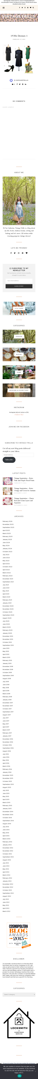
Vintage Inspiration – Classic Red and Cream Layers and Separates (24, 500)
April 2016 (6, 763)
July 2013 (6, 863)
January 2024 (7, 549)
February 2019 (7, 660)
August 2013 (7, 860)
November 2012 (8, 887)
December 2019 (8, 636)
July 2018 (6, 682)
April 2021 (6, 594)
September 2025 (8, 527)
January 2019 (7, 663)
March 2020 (7, 627)
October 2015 (7, 781)
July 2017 (6, 718)
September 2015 (8, 784)
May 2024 (6, 546)
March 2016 (6, 766)
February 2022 (7, 576)
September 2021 (8, 582)
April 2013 (6, 872)
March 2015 (6, 802)
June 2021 (6, 588)
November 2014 (8, 815)
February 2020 (7, 630)
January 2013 (7, 881)
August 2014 (7, 824)
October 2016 (7, 745)
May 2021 (6, 591)
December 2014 (8, 812)
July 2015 (6, 790)
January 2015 (7, 809)
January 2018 (7, 700)
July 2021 (6, 585)
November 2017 (8, 706)
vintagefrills (22, 80)
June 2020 (6, 624)
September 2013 (8, 857)
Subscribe (9, 459)
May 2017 (6, 724)
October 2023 (7, 552)
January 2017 (7, 736)
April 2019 (6, 654)
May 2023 (6, 561)
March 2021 (6, 597)
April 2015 (6, 799)
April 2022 (6, 570)
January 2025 (7, 539)
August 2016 (7, 751)
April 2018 (6, 691)
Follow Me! (19, 414)
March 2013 (6, 875)
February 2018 (7, 697)
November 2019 (8, 639)
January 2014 (7, 845)
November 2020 (8, 609)
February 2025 (7, 536)
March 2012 (6, 911)
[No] (35, 1071)
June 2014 (6, 830)
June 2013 (6, 866)
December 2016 (8, 739)
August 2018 (7, 679)
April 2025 (6, 530)
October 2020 (7, 612)
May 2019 (6, 651)
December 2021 (8, 579)
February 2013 (7, 878)
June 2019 (6, 648)
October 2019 (7, 642)
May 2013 (6, 869)
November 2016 (8, 742)
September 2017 (8, 712)
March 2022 (7, 573)
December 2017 (8, 703)
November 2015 (8, 778)
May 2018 (6, 688)
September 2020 (8, 615)
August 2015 (7, 787)
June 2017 (6, 721)
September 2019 (8, 645)
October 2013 (7, 854)
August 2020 (7, 618)
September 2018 (8, 676)
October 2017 (7, 709)
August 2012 (7, 896)
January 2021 (7, 603)
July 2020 (6, 621)
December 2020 (8, 606)
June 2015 (6, 793)
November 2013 (8, 851)
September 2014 (8, 821)
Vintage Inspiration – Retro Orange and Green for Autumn (24, 489)
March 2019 (6, 657)
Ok (19, 1076)
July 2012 (6, 899)
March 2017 (6, 730)
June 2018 (6, 685)
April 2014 (6, 836)
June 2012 (6, 902)
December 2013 (8, 848)
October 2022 (7, 567)
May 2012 (6, 905)
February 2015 (7, 806)
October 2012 (7, 890)
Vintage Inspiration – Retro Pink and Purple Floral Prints (24, 479)
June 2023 (6, 558)
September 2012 (8, 893)
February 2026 (7, 521)
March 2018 (6, 694)
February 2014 (7, 842)
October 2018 (7, 673)
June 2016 (6, 757)
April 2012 (6, 908)
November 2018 (8, 669)
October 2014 (7, 818)
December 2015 (8, 775)
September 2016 (8, 748)
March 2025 (7, 533)
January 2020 (7, 633)
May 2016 (6, 760)
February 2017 (7, 733)
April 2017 (6, 727)
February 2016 (7, 769)
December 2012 (8, 884)
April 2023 (6, 564)
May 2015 (6, 796)
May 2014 (6, 833)
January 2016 (7, 772)
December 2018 (8, 666)
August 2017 (7, 715)
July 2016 (6, 754)
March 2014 (6, 839)
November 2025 (8, 524)
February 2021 (7, 600)
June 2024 (6, 543)
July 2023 (6, 555)
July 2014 (6, 827)
